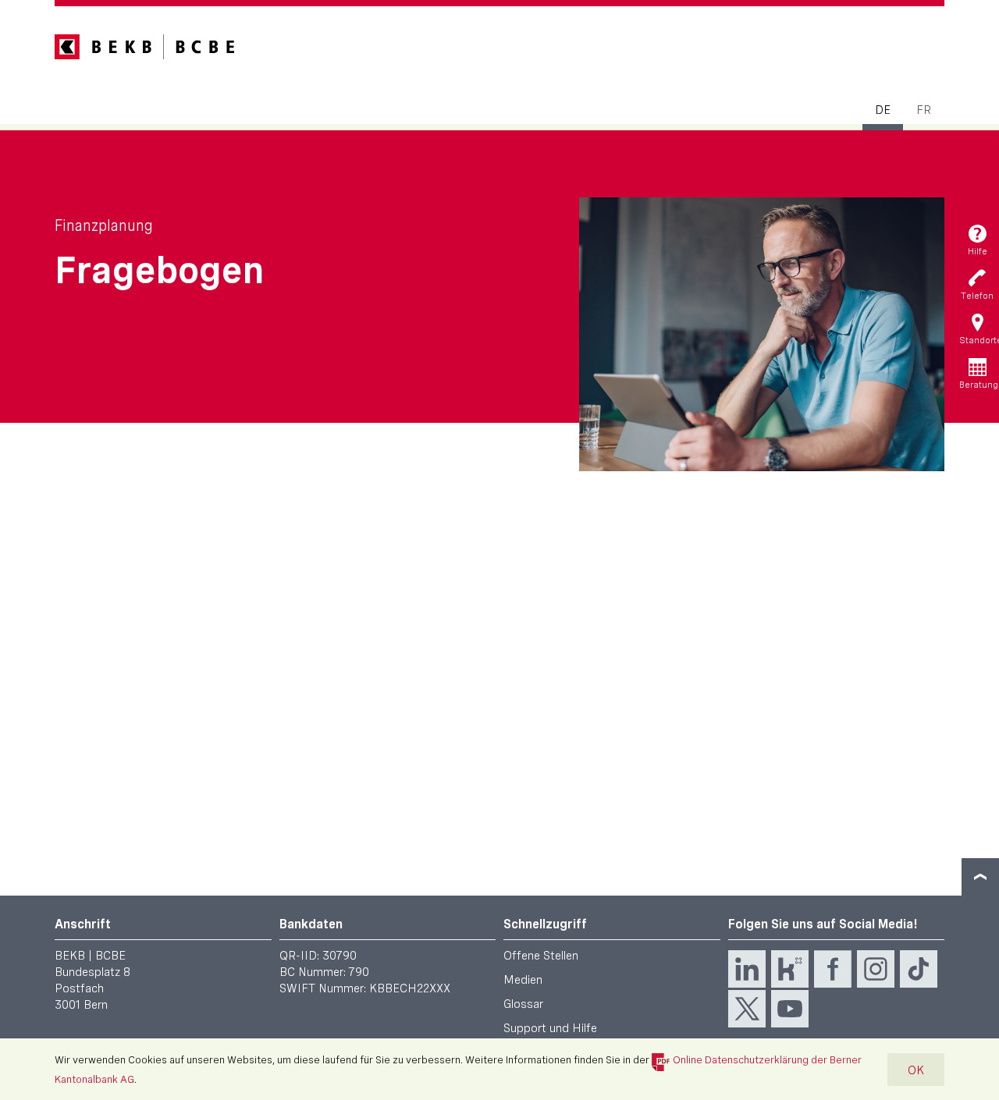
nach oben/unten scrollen (980, 877)
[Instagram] (875, 969)
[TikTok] (918, 969)
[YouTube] (790, 1008)
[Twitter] (747, 1008)
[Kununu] (790, 969)
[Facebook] (832, 969)
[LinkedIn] (747, 969)
